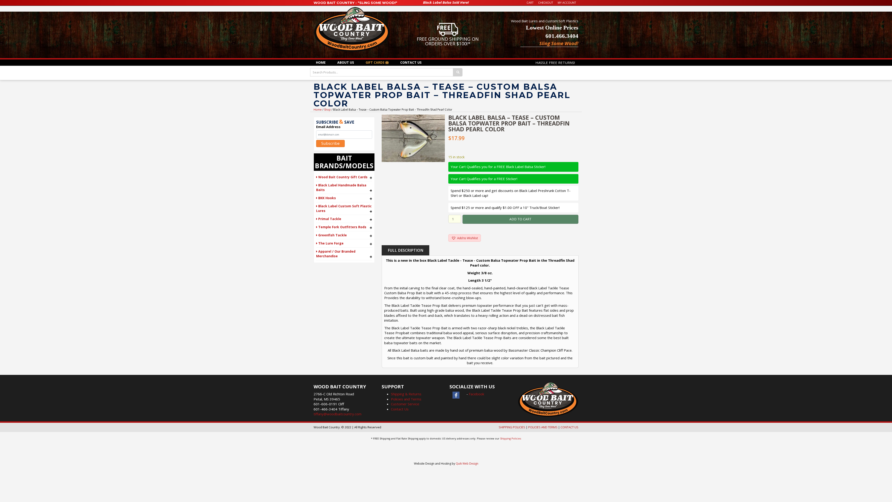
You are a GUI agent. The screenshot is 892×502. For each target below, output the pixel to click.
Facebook (476, 394)
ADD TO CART (520, 219)
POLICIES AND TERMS (543, 427)
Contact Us (400, 409)
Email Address (328, 126)
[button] (464, 238)
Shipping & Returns (406, 394)
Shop (327, 110)
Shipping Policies (510, 438)
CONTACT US (569, 427)
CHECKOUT (545, 3)
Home (318, 110)
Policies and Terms (406, 399)
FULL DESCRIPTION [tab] (405, 250)
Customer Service (405, 404)
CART (530, 3)
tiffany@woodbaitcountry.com (337, 414)
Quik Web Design (467, 464)
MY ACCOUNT (567, 3)
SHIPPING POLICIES (512, 427)
